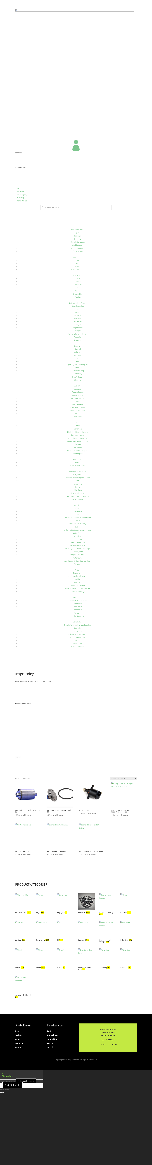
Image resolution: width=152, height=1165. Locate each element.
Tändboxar (78, 603)
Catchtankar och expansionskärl (77, 478)
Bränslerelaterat (77, 398)
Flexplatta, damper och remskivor (77, 517)
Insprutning (77, 315)
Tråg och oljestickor (77, 637)
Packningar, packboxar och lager (77, 548)
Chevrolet (77, 285)
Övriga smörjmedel (77, 585)
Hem (19, 188)
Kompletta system (78, 242)
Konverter (78, 628)
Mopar (77, 266)
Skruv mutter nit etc (78, 407)
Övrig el (78, 444)
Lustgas (78, 324)
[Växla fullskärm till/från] (3, 1089)
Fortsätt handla (12, 1085)
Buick (78, 278)
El (77, 422)
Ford (77, 260)
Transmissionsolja (78, 591)
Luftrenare (78, 321)
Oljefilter (77, 536)
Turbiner (77, 640)
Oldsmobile (77, 294)
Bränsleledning (78, 306)
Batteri (77, 426)
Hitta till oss (52, 1035)
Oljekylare (78, 631)
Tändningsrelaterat (77, 410)
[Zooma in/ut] (1, 1089)
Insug (78, 521)
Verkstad (20, 191)
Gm (77, 263)
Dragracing (76, 389)
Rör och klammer (77, 248)
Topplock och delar (77, 555)
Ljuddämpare (77, 245)
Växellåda (77, 414)
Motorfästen (78, 533)
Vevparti (77, 564)
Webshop (20, 198)
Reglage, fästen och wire (77, 334)
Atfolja (77, 579)
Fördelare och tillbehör (78, 600)
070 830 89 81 (109, 1040)
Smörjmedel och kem (77, 576)
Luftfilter (77, 318)
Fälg (77, 361)
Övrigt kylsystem (77, 493)
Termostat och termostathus (77, 496)
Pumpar (78, 331)
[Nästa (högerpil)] (3, 1092)
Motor (76, 508)
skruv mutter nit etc (78, 465)
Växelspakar (77, 643)
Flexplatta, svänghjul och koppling (77, 625)
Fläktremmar (78, 484)
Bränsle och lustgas (77, 303)
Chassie (77, 346)
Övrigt (76, 570)
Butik (17, 1039)
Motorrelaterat (77, 404)
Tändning (77, 597)
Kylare (77, 487)
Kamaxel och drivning (77, 524)
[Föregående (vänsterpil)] (1, 1092)
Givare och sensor (78, 435)
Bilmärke (76, 275)
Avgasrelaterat (77, 392)
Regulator (78, 337)
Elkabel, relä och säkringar (77, 432)
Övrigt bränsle (77, 328)
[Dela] (6, 1089)
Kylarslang (78, 490)
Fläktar (77, 481)
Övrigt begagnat (77, 269)
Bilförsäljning (22, 194)
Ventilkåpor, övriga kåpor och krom (77, 561)
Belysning (78, 429)
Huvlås (77, 401)
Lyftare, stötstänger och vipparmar (77, 530)
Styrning (77, 380)
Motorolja (77, 582)
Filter (78, 309)
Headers (77, 239)
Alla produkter (77, 229)
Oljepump (78, 539)
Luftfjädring (77, 374)
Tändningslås (77, 453)
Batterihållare (77, 395)
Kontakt (18, 1047)
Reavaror (76, 573)
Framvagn (78, 367)
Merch (76, 505)
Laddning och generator (77, 438)
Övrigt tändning (77, 616)
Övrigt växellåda (77, 646)
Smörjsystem (78, 552)
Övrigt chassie (77, 377)
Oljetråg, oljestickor (77, 542)
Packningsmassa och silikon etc (77, 588)
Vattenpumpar (77, 499)
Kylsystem (78, 417)
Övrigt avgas (78, 251)
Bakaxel (78, 349)
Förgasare (78, 312)
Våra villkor (52, 1039)
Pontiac (78, 297)
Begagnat (77, 257)
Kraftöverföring (78, 371)
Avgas (77, 233)
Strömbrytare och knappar (77, 450)
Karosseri (77, 459)
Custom (77, 386)
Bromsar (77, 355)
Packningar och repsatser (78, 634)
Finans (50, 1043)
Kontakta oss (22, 201)
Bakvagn (77, 352)
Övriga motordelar (77, 545)
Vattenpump (78, 558)
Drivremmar (78, 511)
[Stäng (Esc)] (8, 1089)
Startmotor (77, 447)
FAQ (49, 1031)
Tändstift (77, 613)
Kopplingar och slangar (77, 471)
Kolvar (77, 527)
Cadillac (78, 281)
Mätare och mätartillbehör (77, 441)
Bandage (77, 236)
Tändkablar (77, 607)
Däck (78, 358)
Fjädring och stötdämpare (77, 364)
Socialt (50, 1047)
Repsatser (78, 340)
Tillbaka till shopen (26, 1081)
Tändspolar (77, 610)
